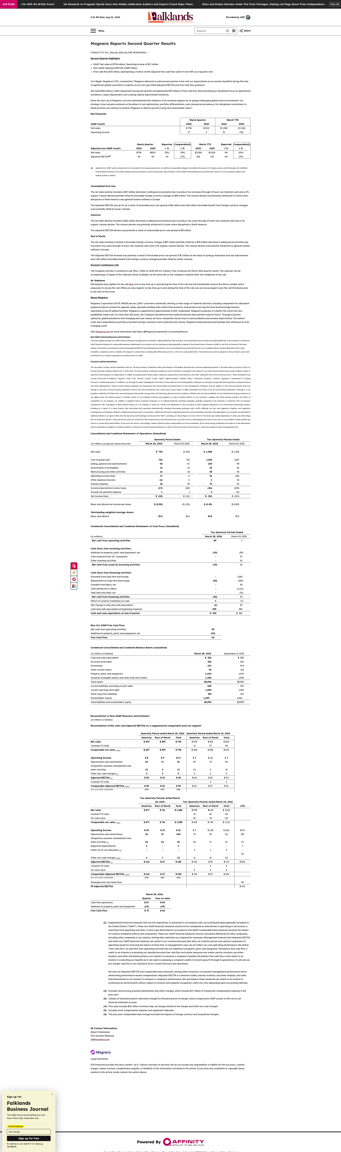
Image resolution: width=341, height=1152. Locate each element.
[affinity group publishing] (74, 579)
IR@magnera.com (100, 1039)
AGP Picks (9, 4)
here (103, 274)
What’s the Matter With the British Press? (29, 4)
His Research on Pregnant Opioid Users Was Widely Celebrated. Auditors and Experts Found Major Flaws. (128, 4)
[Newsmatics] (74, 586)
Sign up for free (29, 1138)
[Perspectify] (74, 572)
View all (334, 4)
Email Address (15, 1126)
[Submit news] (74, 566)
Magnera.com (102, 331)
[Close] (52, 1094)
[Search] (227, 31)
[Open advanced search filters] (234, 31)
